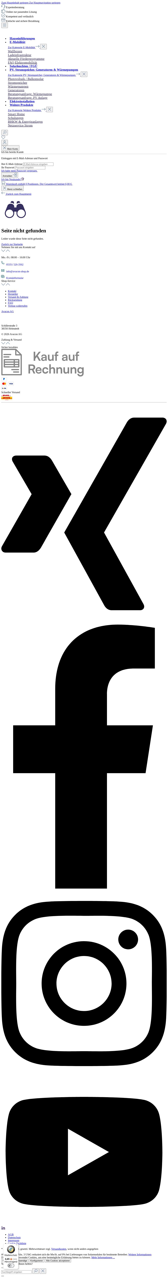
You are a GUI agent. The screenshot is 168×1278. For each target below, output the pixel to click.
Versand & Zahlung (18, 297)
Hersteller (13, 294)
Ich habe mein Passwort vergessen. (19, 170)
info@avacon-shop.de (17, 271)
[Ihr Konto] (4, 142)
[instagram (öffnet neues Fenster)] (84, 1077)
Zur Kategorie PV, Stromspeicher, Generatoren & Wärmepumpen (42, 75)
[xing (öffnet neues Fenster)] (84, 623)
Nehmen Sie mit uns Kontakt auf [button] (18, 247)
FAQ (10, 302)
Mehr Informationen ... (103, 1257)
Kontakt (12, 291)
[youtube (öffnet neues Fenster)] (84, 1224)
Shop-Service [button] (8, 281)
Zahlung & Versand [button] (11, 339)
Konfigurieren (36, 1260)
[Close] (2, 1267)
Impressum (13, 1240)
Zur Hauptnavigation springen (44, 2)
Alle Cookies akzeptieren (58, 1260)
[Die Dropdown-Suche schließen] (43, 1271)
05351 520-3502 (14, 264)
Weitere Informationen (139, 1254)
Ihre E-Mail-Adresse (12, 164)
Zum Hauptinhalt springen (15, 2)
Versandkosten (58, 1249)
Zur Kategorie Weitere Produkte (25, 110)
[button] (84, 311)
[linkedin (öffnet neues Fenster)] (3, 1229)
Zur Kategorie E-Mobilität (22, 47)
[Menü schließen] (43, 46)
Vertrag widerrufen (17, 305)
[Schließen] (2, 1276)
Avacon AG (7, 311)
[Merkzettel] (3, 138)
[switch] (11, 1266)
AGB (11, 1234)
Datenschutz (14, 1237)
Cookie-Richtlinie (17, 1243)
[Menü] (4, 25)
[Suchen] (4, 132)
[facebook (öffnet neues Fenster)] (84, 887)
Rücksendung (15, 300)
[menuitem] (87, 291)
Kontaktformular (14, 278)
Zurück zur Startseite (12, 244)
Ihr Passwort (8, 167)
